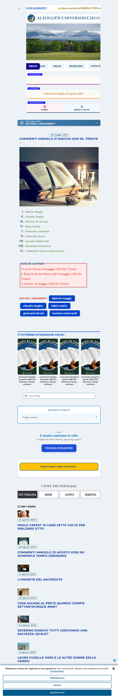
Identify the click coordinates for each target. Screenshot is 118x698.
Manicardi (66, 66)
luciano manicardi (64, 313)
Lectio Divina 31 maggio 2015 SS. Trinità (50, 269)
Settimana (27, 494)
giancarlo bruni (33, 313)
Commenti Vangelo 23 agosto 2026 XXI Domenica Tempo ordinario (51, 554)
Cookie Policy (57, 671)
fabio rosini (59, 305)
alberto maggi (61, 298)
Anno (69, 494)
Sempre (90, 494)
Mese (48, 494)
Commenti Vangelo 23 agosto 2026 (63, 93)
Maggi (47, 66)
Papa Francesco (92, 66)
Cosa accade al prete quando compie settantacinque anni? (51, 605)
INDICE (33, 66)
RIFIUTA (57, 685)
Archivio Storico (59, 410)
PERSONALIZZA (57, 678)
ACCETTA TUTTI (57, 693)
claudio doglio (33, 305)
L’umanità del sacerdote (40, 579)
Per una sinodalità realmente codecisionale (63, 79)
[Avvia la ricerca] (26, 395)
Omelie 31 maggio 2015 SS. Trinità (46, 283)
